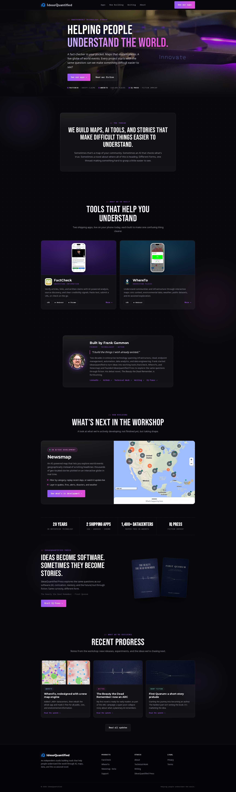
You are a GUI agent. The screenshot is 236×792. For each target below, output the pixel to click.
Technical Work (141, 764)
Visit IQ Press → (53, 603)
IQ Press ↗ (152, 380)
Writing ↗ (139, 380)
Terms (170, 764)
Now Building (116, 5)
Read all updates (118, 727)
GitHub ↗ (107, 380)
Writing (132, 5)
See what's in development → (66, 493)
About (143, 5)
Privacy (170, 760)
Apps (103, 5)
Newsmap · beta (108, 769)
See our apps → (79, 77)
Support (105, 773)
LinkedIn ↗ (95, 380)
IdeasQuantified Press (144, 773)
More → (109, 302)
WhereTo (105, 764)
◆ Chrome (72, 302)
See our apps (185, 5)
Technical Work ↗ (123, 380)
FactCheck (106, 760)
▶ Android (59, 302)
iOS (48, 302)
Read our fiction (105, 77)
